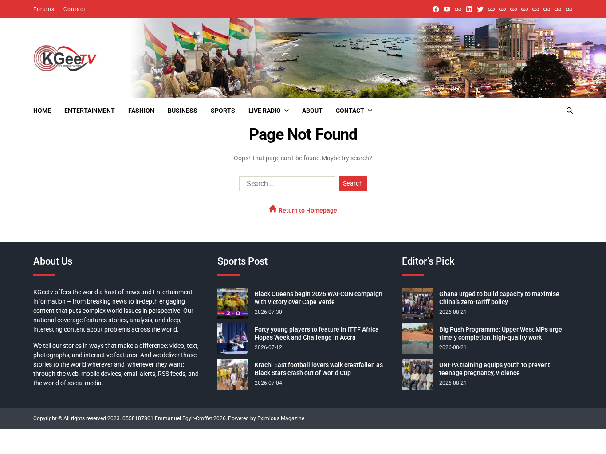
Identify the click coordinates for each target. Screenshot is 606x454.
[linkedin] (469, 9)
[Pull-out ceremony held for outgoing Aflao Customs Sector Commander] (524, 9)
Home (42, 110)
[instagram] (458, 9)
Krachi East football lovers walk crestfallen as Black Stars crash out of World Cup (319, 368)
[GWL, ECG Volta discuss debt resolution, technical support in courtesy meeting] (491, 9)
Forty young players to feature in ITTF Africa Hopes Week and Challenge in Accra (317, 333)
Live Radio (264, 110)
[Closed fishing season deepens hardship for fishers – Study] (502, 9)
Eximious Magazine (280, 418)
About (312, 110)
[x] (480, 9)
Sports (223, 110)
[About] (569, 9)
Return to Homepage (307, 210)
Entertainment (89, 110)
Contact (74, 9)
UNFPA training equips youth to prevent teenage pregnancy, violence (494, 368)
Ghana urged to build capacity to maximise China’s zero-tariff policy (499, 297)
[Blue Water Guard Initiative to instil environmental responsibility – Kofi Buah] (547, 9)
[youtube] (447, 9)
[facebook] (436, 9)
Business (182, 110)
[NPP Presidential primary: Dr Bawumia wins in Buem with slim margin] (558, 9)
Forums (44, 9)
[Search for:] (285, 185)
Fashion (141, 110)
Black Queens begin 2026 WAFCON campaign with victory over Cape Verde (318, 297)
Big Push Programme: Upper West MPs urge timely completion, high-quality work (500, 333)
